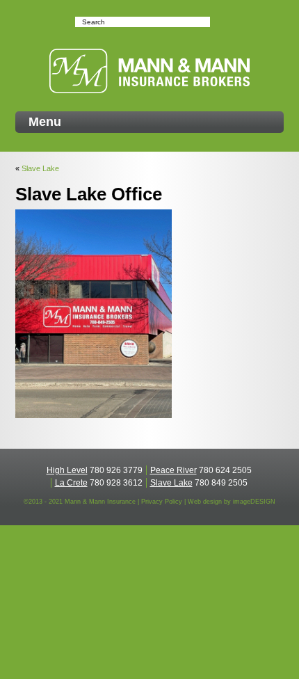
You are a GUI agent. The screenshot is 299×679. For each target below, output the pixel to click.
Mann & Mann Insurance (149, 71)
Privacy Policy (161, 501)
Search (217, 22)
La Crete (71, 483)
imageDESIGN (254, 501)
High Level (67, 470)
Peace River (173, 470)
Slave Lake (40, 168)
